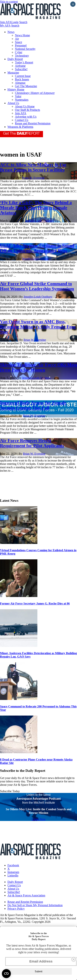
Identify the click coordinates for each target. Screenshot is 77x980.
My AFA (5, 25)
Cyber (18, 52)
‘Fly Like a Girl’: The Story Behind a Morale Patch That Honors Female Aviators (36, 207)
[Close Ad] (74, 959)
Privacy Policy (16, 908)
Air (17, 38)
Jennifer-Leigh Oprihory (39, 220)
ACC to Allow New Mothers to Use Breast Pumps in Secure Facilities (33, 167)
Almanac (20, 82)
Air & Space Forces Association (26, 895)
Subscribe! (21, 69)
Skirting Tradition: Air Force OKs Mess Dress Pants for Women (38, 367)
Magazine (13, 72)
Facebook (13, 865)
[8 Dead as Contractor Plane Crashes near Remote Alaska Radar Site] (18, 752)
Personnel (21, 45)
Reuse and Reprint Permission (32, 123)
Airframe (20, 65)
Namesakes (21, 99)
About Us (13, 103)
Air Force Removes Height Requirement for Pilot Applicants (32, 443)
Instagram (13, 872)
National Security (25, 48)
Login (15, 22)
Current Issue (23, 76)
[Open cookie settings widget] (6, 973)
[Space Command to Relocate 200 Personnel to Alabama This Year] (18, 699)
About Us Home (25, 106)
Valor (18, 96)
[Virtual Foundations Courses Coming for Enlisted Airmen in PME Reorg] (18, 542)
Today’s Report (24, 62)
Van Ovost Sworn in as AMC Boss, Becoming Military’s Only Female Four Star (38, 326)
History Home (15, 89)
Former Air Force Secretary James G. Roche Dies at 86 (35, 603)
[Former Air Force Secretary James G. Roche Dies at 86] (18, 596)
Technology (22, 55)
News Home (22, 35)
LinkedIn (12, 875)
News (10, 32)
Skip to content (9, 1)
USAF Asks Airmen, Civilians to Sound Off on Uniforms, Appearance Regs (37, 248)
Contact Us (21, 120)
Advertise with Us (25, 116)
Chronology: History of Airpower (35, 92)
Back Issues (22, 79)
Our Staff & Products (27, 109)
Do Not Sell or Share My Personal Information (35, 905)
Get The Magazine (26, 86)
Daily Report (15, 59)
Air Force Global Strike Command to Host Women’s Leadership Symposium (37, 286)
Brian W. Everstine (33, 177)
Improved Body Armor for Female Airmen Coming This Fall (33, 405)
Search (23, 22)
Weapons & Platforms (20, 126)
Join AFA (5, 22)
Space (18, 42)
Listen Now (39, 819)
